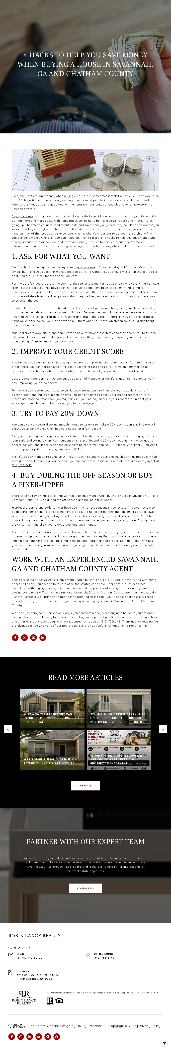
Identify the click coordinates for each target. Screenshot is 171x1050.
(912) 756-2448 (22, 465)
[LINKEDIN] (29, 1036)
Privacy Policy (150, 1026)
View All (85, 785)
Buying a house (22, 216)
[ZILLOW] (56, 1036)
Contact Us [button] (85, 888)
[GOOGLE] (47, 1036)
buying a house (65, 428)
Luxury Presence (89, 1026)
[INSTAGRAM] (20, 1036)
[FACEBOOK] (11, 1036)
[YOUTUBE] (38, 1036)
